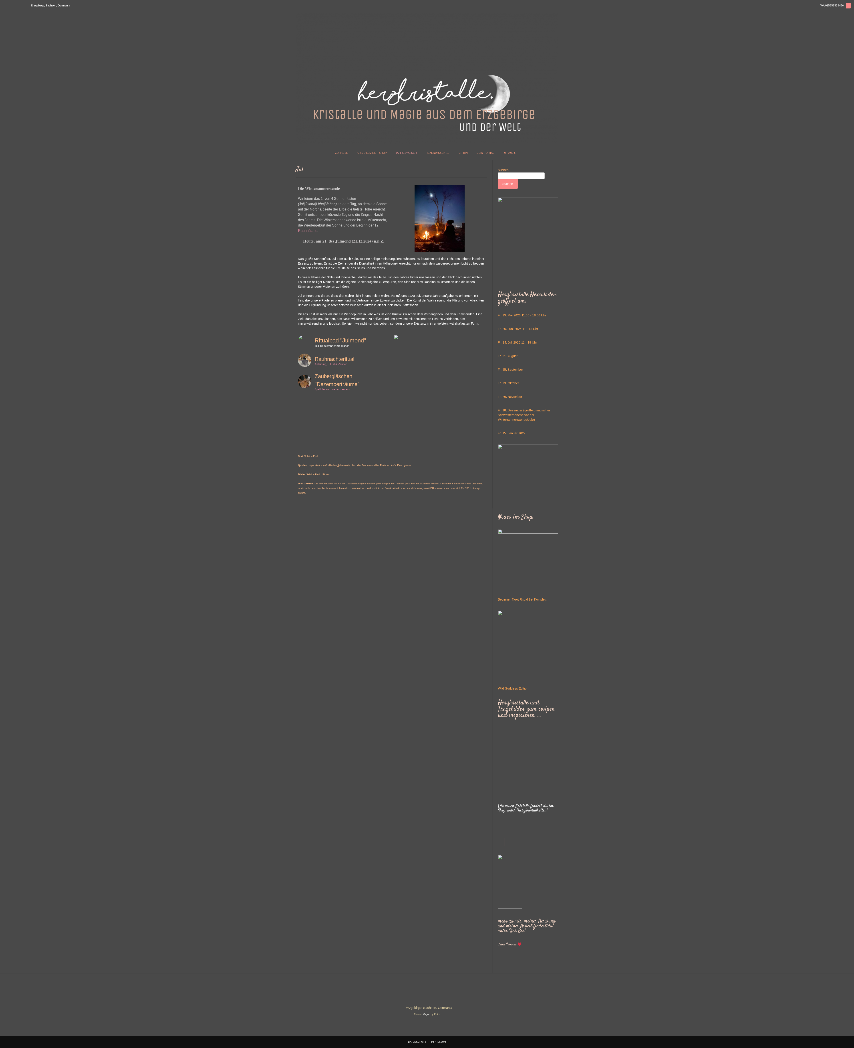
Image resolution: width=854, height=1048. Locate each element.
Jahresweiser (406, 152)
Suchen (503, 170)
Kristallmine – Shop (372, 152)
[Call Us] (10, 6)
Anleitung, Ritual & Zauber (331, 364)
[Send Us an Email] (4, 6)
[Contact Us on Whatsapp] (15, 6)
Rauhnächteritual (334, 359)
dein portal (485, 152)
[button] (501, 788)
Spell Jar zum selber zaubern (332, 389)
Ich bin (463, 152)
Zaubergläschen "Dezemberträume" (337, 380)
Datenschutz (417, 1041)
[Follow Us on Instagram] (20, 6)
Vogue (426, 1014)
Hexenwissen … (437, 152)
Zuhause (341, 152)
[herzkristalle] (427, 78)
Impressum (438, 1041)
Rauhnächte (307, 231)
